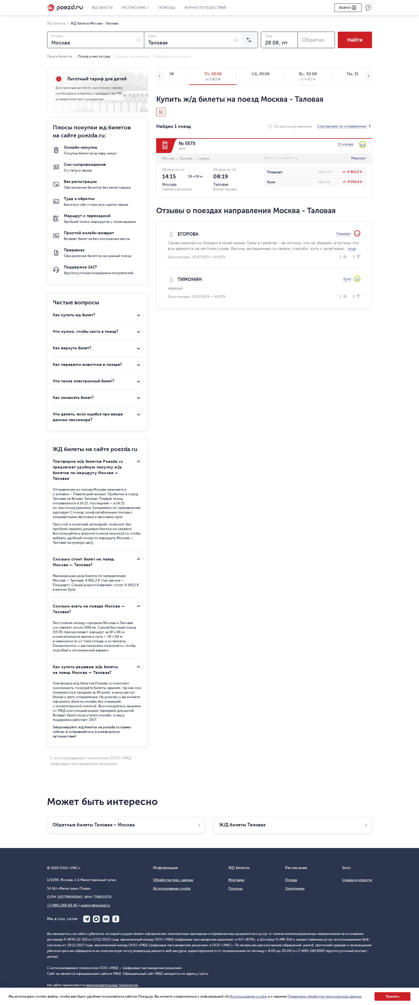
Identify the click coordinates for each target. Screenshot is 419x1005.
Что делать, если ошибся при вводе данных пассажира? (88, 417)
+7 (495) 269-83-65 (62, 905)
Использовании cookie (248, 996)
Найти (355, 40)
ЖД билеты (102, 8)
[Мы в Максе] (96, 919)
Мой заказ (236, 880)
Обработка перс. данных (173, 880)
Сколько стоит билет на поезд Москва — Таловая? (83, 562)
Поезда (291, 880)
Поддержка (368, 7)
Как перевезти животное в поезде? (87, 364)
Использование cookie (172, 888)
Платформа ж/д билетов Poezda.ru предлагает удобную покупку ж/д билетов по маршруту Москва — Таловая (88, 470)
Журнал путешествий (205, 8)
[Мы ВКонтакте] (106, 919)
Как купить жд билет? (74, 315)
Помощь (166, 8)
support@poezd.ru (95, 905)
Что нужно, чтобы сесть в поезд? (85, 331)
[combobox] (95, 40)
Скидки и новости (357, 880)
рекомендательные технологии (112, 985)
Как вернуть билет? (72, 348)
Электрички (294, 888)
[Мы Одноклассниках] (115, 919)
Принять (392, 996)
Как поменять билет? (73, 397)
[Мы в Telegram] (86, 919)
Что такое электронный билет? (83, 381)
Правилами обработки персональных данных (324, 996)
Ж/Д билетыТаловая (242, 824)
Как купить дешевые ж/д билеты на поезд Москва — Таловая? (85, 669)
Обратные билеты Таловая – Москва (93, 824)
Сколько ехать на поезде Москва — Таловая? (89, 609)
